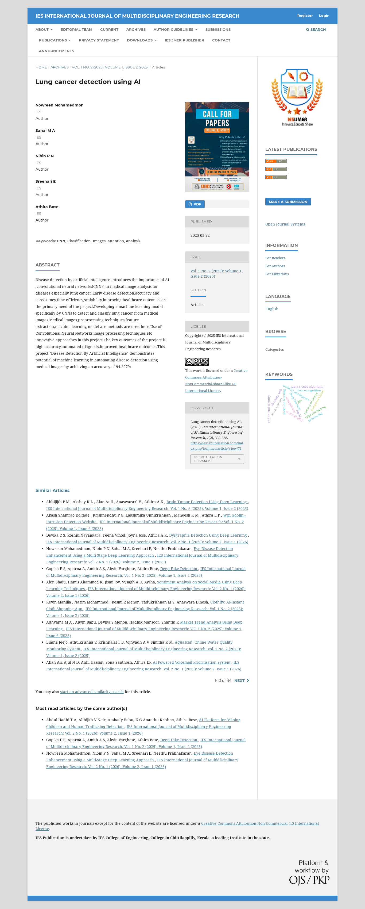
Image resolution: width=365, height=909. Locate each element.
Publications (53, 40)
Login (324, 15)
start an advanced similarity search (92, 691)
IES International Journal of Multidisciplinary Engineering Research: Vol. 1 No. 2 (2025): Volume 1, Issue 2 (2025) (147, 508)
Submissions (218, 29)
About (43, 29)
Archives (136, 29)
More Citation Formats (208, 459)
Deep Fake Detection (179, 568)
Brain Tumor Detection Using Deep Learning (207, 501)
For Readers (275, 257)
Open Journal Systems (285, 224)
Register (305, 15)
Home (41, 67)
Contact (221, 40)
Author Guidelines (174, 29)
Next (239, 680)
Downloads (140, 40)
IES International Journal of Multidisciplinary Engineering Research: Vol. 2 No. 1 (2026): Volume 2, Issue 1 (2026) (147, 541)
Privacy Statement (99, 40)
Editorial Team (76, 29)
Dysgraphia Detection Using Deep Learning (208, 535)
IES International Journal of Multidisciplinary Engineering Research (138, 16)
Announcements (56, 51)
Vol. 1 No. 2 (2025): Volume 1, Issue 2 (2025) (110, 67)
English (271, 308)
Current (109, 29)
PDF (196, 204)
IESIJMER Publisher (184, 40)
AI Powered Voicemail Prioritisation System (192, 662)
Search (317, 29)
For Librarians (277, 274)
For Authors (275, 265)
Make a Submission (288, 202)
